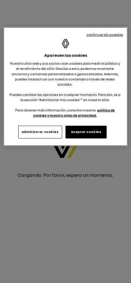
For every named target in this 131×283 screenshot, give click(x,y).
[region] (65, 86)
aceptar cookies (86, 132)
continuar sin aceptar (105, 34)
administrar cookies (40, 132)
